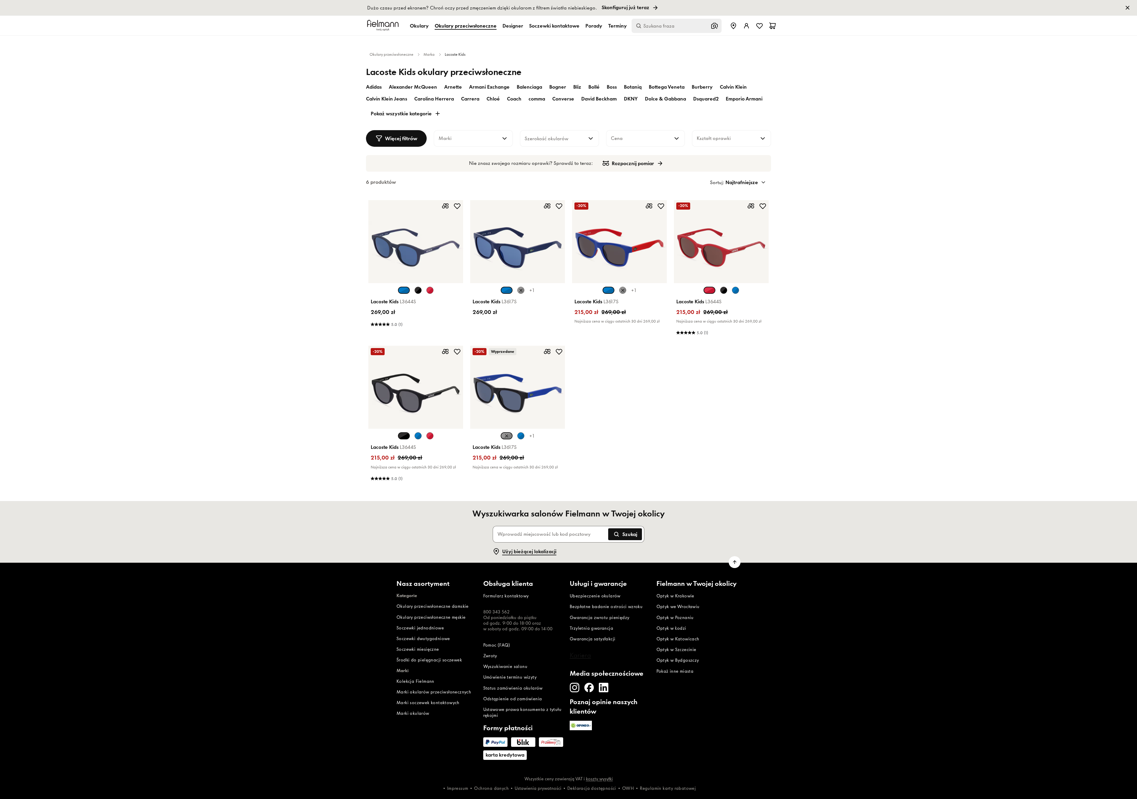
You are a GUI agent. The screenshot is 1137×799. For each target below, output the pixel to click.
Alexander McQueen (413, 87)
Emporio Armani (744, 99)
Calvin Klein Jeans (386, 99)
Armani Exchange (489, 87)
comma (537, 99)
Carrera (470, 99)
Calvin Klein (733, 87)
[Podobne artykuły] (445, 206)
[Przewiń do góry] (735, 562)
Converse (563, 99)
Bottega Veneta (667, 87)
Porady (593, 26)
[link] (568, 8)
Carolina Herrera (434, 99)
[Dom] (383, 25)
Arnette (453, 87)
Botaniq (633, 87)
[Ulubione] (759, 26)
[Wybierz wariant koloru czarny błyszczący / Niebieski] (520, 290)
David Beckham (599, 99)
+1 (531, 290)
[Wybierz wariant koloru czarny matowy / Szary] (418, 290)
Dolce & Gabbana (665, 99)
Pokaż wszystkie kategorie (401, 114)
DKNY (631, 99)
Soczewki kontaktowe (554, 26)
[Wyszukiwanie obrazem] (714, 26)
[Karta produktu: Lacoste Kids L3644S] (415, 269)
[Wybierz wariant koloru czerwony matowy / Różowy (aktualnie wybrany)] (709, 290)
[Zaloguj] (746, 26)
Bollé (594, 87)
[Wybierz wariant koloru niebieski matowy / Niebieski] (735, 290)
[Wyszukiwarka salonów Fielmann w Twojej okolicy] (733, 26)
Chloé (493, 99)
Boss (612, 87)
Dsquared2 (706, 99)
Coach (514, 99)
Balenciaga (529, 87)
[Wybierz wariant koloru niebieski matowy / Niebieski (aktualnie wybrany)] (404, 290)
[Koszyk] (772, 26)
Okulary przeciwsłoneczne (466, 26)
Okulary (419, 26)
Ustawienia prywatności (538, 788)
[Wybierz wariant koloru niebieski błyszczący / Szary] (520, 435)
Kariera (580, 655)
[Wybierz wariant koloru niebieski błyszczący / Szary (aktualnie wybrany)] (507, 290)
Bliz (577, 87)
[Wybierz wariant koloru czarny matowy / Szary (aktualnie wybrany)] (404, 435)
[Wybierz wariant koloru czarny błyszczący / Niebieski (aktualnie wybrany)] (507, 435)
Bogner (557, 87)
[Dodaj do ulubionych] (457, 206)
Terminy (617, 26)
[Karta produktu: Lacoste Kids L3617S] (517, 269)
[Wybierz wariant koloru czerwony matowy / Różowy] (429, 290)
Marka (429, 54)
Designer (512, 26)
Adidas (374, 87)
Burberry (702, 87)
